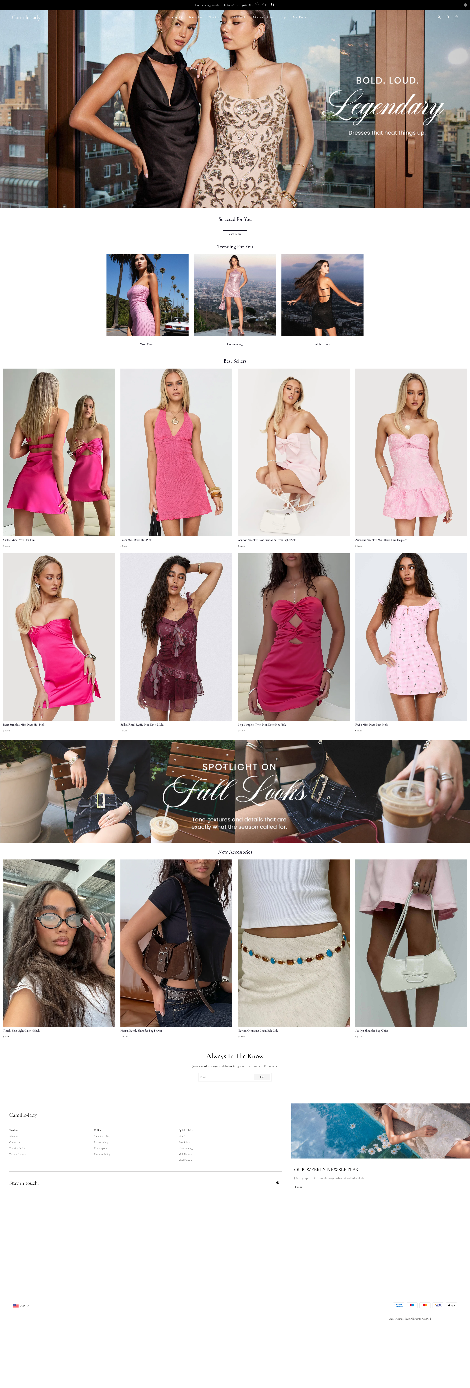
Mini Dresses (300, 17)
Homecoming (174, 17)
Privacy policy (101, 1148)
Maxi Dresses (185, 1160)
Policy (97, 1130)
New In (182, 1136)
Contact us (14, 1142)
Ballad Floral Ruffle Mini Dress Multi (142, 724)
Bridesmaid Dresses (263, 17)
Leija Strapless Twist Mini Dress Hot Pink (262, 724)
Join (262, 1077)
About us (14, 1136)
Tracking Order (17, 1148)
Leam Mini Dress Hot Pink (135, 540)
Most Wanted (147, 344)
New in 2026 (216, 17)
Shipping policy (102, 1136)
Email (203, 1077)
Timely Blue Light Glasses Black (21, 1030)
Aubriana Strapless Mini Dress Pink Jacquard (381, 540)
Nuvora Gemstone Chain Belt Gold (258, 1030)
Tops (283, 17)
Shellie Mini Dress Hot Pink (19, 540)
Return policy (101, 1142)
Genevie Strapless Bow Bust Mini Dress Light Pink (267, 540)
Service (13, 1130)
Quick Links (186, 1130)
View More (235, 234)
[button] (11, 950)
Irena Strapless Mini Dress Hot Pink (23, 724)
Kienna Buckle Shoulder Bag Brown (141, 1030)
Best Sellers (195, 17)
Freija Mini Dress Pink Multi (371, 724)
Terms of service (17, 1154)
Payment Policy (102, 1154)
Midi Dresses (322, 344)
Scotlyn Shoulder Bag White (371, 1030)
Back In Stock (237, 17)
